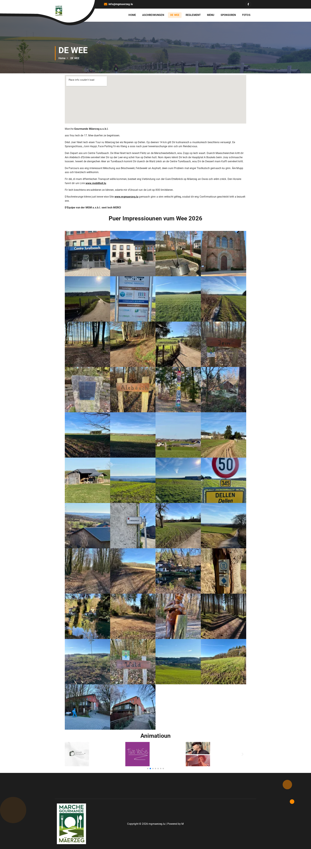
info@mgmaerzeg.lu (121, 4)
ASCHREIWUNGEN (153, 15)
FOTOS (246, 15)
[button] (87, 253)
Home (62, 58)
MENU (210, 15)
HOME (132, 15)
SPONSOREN (228, 15)
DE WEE (174, 15)
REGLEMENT (193, 15)
